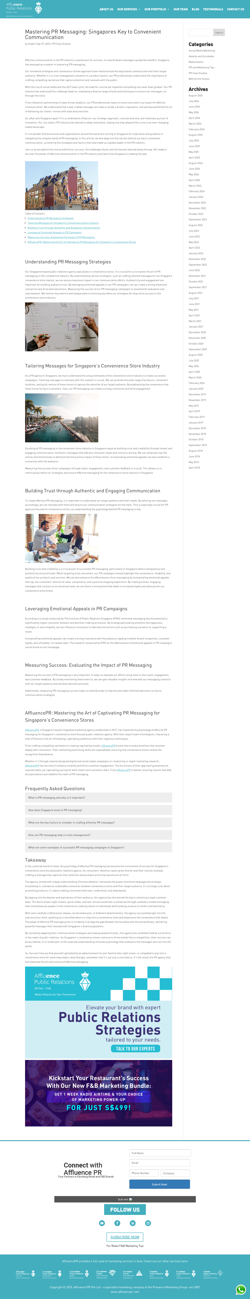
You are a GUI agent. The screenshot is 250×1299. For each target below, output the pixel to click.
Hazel (31, 43)
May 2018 (194, 462)
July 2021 (194, 298)
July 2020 (194, 360)
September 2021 (198, 287)
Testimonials (213, 9)
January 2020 (196, 388)
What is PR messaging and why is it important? (56, 797)
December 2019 (197, 394)
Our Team (181, 9)
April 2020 (194, 371)
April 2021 (194, 315)
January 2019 (196, 422)
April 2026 (194, 117)
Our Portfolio (155, 9)
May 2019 (194, 405)
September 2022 (198, 264)
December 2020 (197, 332)
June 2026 (194, 106)
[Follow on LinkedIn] (133, 1223)
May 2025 (194, 151)
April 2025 (194, 157)
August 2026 (196, 95)
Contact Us (235, 9)
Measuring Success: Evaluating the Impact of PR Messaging (61, 237)
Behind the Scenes (199, 78)
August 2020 (196, 354)
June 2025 (194, 146)
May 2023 (194, 242)
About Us (106, 9)
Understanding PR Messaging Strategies (51, 218)
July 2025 (194, 140)
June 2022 (194, 270)
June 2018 (194, 456)
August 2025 (196, 134)
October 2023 (196, 213)
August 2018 (196, 450)
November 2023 (197, 208)
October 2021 (196, 281)
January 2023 (196, 253)
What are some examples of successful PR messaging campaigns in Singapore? (76, 847)
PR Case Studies (61, 43)
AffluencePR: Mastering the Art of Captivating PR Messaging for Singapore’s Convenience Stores (82, 241)
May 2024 (194, 174)
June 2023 (194, 236)
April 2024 (194, 180)
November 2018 (197, 433)
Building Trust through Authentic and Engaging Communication (64, 227)
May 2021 (194, 309)
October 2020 (196, 343)
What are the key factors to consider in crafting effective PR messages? (71, 822)
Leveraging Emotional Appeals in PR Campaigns (55, 232)
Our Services (127, 9)
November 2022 (197, 258)
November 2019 (197, 399)
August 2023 (196, 225)
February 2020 (197, 382)
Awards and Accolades (201, 56)
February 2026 (197, 129)
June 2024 (194, 168)
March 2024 (195, 185)
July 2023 (194, 230)
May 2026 (194, 112)
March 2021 (195, 321)
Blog (195, 9)
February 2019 (197, 416)
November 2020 (197, 337)
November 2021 (197, 275)
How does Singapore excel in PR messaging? (55, 810)
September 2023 (198, 219)
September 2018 (198, 445)
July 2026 (194, 101)
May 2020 (194, 366)
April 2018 (194, 467)
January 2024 (196, 196)
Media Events (196, 61)
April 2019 (194, 411)
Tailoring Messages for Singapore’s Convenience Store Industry (63, 222)
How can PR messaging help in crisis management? (59, 835)
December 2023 (197, 202)
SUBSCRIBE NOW (125, 1237)
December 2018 (197, 428)
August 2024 (196, 162)
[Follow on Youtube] (102, 1223)
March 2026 (195, 123)
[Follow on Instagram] (148, 1223)
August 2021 (196, 292)
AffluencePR (32, 729)
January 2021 (196, 326)
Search (219, 32)
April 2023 (194, 247)
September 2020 (198, 349)
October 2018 (196, 439)
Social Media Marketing (202, 50)
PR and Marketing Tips (201, 67)
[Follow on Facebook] (117, 1223)
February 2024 (197, 191)
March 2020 (195, 377)
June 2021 (194, 304)
